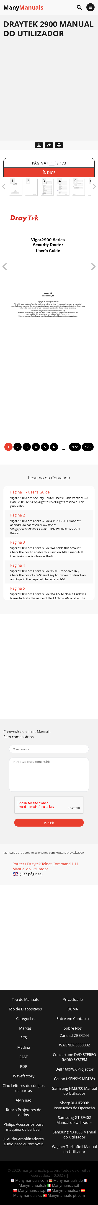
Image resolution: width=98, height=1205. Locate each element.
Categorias (25, 1018)
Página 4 (17, 565)
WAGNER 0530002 (74, 1045)
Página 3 (17, 542)
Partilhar (49, 145)
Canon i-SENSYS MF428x (74, 1078)
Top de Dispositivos (25, 1009)
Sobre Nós (73, 1028)
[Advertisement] (49, 92)
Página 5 (17, 588)
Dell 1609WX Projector (74, 1069)
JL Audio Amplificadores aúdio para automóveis (23, 1141)
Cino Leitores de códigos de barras (24, 1088)
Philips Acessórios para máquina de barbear (24, 1127)
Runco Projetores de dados (23, 1112)
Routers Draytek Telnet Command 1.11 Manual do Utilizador (46, 866)
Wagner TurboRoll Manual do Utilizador (74, 1149)
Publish (49, 823)
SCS (24, 1037)
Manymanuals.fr (32, 1185)
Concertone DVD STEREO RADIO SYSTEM (74, 1057)
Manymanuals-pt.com (66, 1195)
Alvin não (23, 1100)
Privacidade (73, 999)
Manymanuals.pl (32, 1190)
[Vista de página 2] (93, 268)
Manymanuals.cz (66, 1190)
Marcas (25, 1028)
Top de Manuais (25, 999)
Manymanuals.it (65, 1185)
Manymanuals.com (31, 1180)
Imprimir (59, 145)
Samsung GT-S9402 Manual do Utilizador (74, 1120)
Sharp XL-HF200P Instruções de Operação (74, 1105)
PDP (23, 1066)
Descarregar (39, 145)
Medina (23, 1047)
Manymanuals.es (27, 1195)
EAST (23, 1056)
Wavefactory (23, 1076)
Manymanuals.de (68, 1180)
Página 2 (17, 515)
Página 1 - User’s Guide (30, 492)
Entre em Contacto (73, 1018)
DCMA (72, 1009)
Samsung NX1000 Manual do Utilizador (74, 1135)
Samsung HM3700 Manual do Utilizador (74, 1091)
